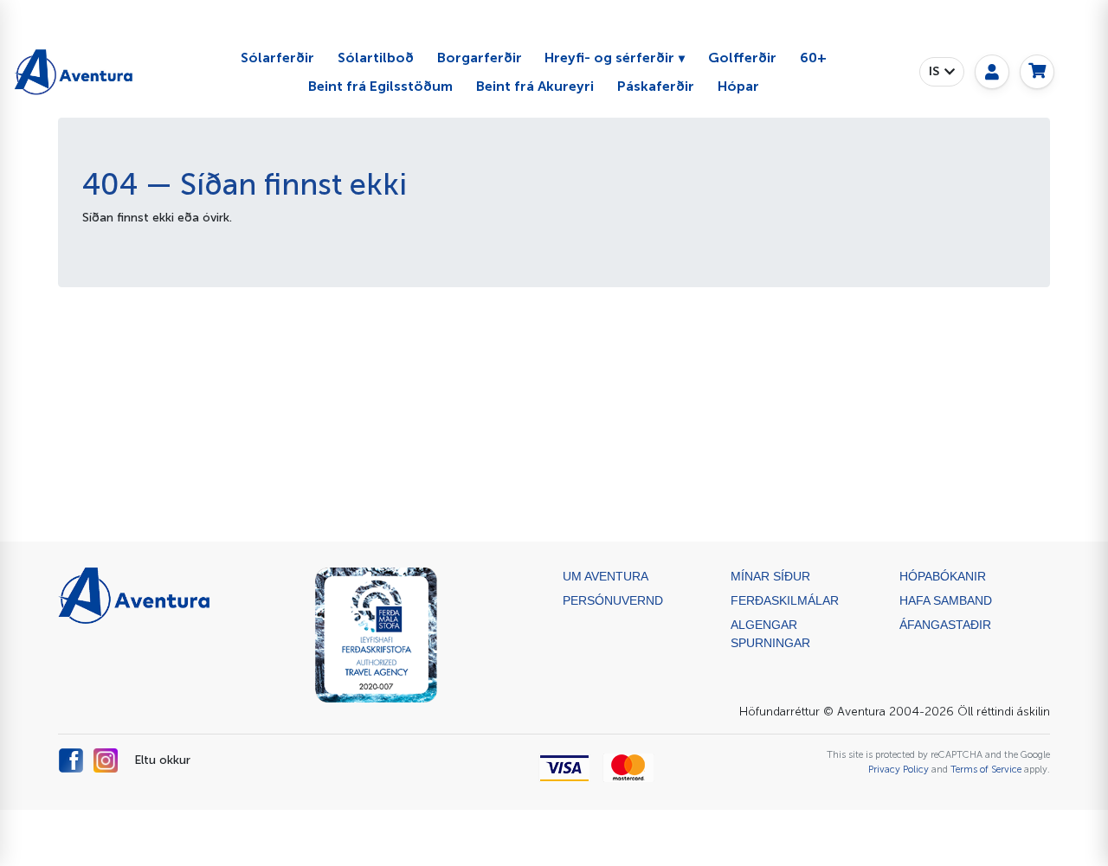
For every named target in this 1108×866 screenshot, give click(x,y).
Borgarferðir (479, 57)
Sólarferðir (277, 57)
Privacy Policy (898, 769)
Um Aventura (605, 576)
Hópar (738, 86)
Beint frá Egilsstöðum (380, 86)
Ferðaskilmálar (785, 600)
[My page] (992, 72)
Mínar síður (770, 576)
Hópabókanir (942, 576)
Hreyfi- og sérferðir (609, 57)
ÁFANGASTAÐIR (945, 625)
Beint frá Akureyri (535, 86)
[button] (941, 72)
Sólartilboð (376, 57)
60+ (813, 57)
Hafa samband (945, 600)
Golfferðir (742, 57)
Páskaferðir (655, 86)
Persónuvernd (613, 600)
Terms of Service (985, 769)
